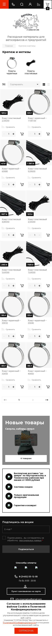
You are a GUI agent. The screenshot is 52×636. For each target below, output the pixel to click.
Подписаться (26, 549)
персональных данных (30, 540)
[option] (11, 66)
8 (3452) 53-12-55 (28, 576)
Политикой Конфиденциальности (19, 622)
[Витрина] (43, 84)
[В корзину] (22, 134)
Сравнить (10, 127)
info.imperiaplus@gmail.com (29, 599)
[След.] (47, 400)
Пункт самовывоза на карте (26, 591)
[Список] (49, 84)
